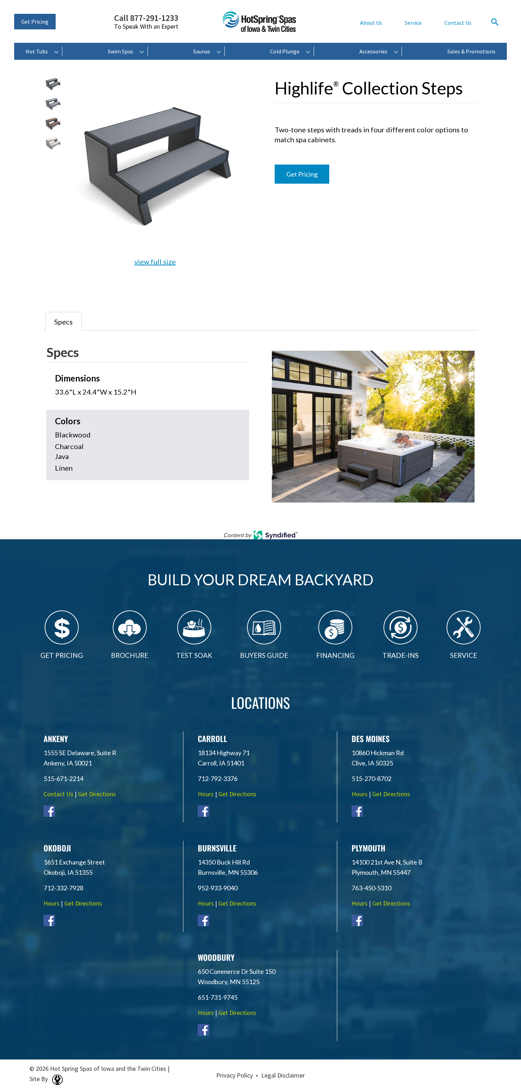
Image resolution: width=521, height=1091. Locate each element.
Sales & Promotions (471, 51)
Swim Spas (120, 51)
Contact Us (457, 22)
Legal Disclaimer (283, 1075)
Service (413, 22)
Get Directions (97, 794)
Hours (206, 794)
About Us (371, 22)
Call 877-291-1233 (146, 22)
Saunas (201, 51)
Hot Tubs (37, 51)
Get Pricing (35, 21)
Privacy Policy (234, 1075)
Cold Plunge (284, 51)
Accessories (373, 51)
